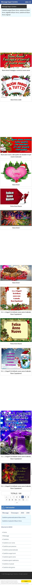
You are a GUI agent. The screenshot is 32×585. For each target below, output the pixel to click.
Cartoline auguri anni (9, 553)
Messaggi (5, 513)
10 (16, 500)
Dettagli (26, 583)
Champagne (15, 513)
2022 (22, 513)
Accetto (26, 581)
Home (5, 532)
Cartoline (6, 539)
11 (19, 500)
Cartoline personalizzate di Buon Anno (14, 517)
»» (17, 502)
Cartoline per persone (9, 546)
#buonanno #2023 (6, 527)
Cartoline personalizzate (10, 550)
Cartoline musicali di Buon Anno (12, 521)
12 (23, 500)
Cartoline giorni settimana (11, 560)
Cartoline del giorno (9, 567)
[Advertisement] (16, 34)
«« (6, 497)
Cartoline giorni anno (9, 557)
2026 (27, 513)
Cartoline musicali (8, 564)
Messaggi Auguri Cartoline (9, 2)
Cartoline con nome (9, 543)
